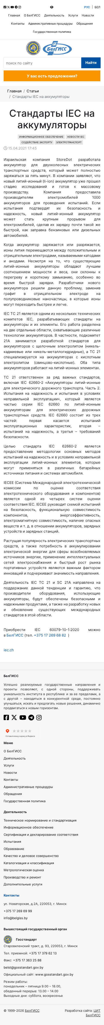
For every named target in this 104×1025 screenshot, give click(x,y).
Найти (91, 62)
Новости (88, 15)
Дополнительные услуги (23, 884)
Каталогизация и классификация (29, 863)
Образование (14, 849)
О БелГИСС (32, 15)
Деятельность (54, 15)
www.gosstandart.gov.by (54, 974)
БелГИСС (15, 635)
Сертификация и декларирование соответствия (41, 834)
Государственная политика (52, 32)
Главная (14, 15)
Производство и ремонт (22, 877)
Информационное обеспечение (41, 136)
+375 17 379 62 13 (43, 953)
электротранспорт (69, 142)
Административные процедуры (50, 23)
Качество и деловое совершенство (31, 856)
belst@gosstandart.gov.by (23, 967)
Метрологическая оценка (24, 870)
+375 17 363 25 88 (27, 960)
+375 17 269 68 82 (50, 635)
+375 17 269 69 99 (18, 911)
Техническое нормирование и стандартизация (40, 820)
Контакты (17, 23)
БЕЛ (97, 7)
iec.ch (9, 650)
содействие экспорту (37, 142)
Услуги (73, 15)
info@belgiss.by (16, 918)
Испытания (12, 841)
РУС (87, 7)
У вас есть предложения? (52, 76)
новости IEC (75, 136)
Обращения (84, 23)
